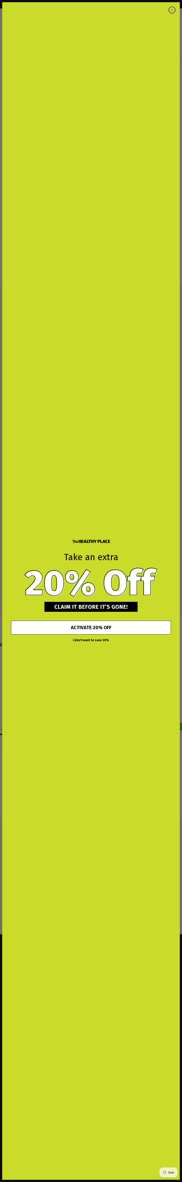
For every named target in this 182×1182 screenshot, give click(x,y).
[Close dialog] (172, 10)
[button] (91, 582)
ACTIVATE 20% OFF (91, 627)
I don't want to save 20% (91, 640)
